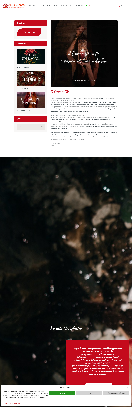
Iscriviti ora (29, 32)
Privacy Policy (16, 403)
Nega (89, 393)
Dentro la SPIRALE (23, 89)
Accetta (62, 393)
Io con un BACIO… (23, 67)
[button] (128, 388)
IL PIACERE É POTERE (25, 110)
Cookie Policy (7, 403)
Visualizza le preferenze (116, 393)
